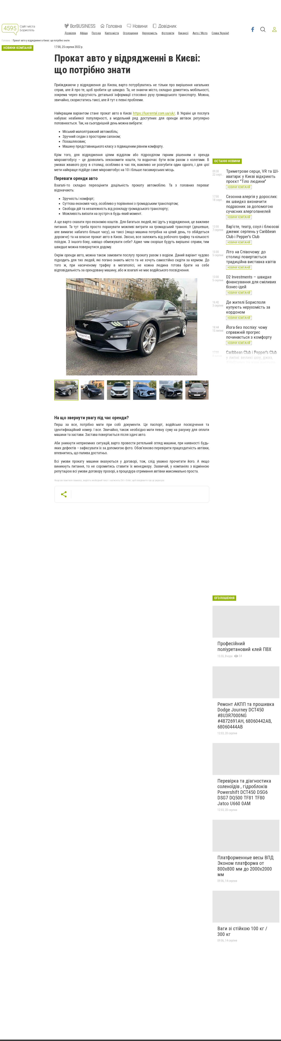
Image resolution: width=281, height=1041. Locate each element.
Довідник (167, 26)
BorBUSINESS (82, 26)
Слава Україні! (220, 33)
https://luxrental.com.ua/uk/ (154, 113)
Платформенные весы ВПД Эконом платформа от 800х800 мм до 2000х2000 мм (245, 866)
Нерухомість (149, 33)
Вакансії (183, 33)
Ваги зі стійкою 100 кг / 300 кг (242, 931)
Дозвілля (70, 33)
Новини (140, 26)
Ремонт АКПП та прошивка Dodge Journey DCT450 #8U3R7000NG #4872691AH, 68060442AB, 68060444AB (245, 715)
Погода (96, 33)
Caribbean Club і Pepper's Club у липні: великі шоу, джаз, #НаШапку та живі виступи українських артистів (251, 360)
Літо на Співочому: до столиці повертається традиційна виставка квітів (251, 256)
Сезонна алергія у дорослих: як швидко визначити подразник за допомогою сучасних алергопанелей (251, 204)
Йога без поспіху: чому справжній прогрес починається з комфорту (249, 332)
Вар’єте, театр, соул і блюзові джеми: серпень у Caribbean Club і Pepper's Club (252, 231)
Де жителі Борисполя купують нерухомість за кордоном (248, 307)
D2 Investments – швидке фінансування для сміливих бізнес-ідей (251, 281)
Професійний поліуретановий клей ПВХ (244, 646)
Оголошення (130, 33)
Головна (114, 26)
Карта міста (112, 33)
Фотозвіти (167, 33)
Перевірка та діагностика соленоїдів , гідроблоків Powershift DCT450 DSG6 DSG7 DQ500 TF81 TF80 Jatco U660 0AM (244, 792)
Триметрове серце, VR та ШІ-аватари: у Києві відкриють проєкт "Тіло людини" (252, 176)
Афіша (84, 33)
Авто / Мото (200, 33)
